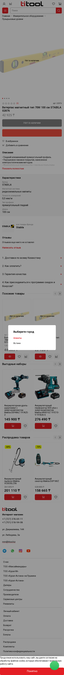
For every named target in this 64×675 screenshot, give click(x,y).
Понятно (32, 671)
